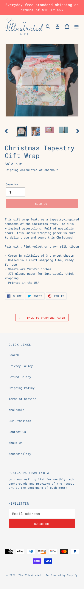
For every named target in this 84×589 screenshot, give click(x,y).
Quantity (12, 184)
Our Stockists (20, 421)
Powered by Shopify (64, 575)
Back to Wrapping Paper (45, 317)
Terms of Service (22, 399)
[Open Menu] (76, 26)
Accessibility (20, 454)
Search (14, 355)
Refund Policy (20, 377)
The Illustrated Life (34, 575)
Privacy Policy (21, 366)
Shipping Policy (21, 388)
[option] (21, 131)
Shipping (12, 170)
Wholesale (16, 410)
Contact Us (17, 432)
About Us (15, 443)
